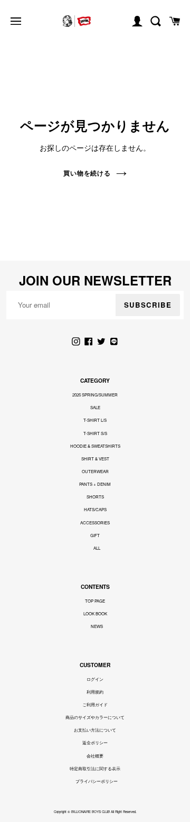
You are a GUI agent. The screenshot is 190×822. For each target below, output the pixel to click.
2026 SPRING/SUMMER (95, 395)
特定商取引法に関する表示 (95, 768)
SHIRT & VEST (95, 458)
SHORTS (95, 497)
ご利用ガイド (95, 704)
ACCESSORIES (95, 522)
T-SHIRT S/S (95, 433)
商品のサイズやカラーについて (95, 717)
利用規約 (95, 692)
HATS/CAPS (95, 509)
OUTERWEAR (95, 471)
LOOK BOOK (95, 613)
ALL (96, 548)
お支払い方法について (95, 730)
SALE (95, 407)
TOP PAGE (95, 601)
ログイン (95, 679)
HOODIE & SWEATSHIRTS (95, 446)
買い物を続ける (87, 173)
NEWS (97, 626)
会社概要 (95, 756)
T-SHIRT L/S (95, 420)
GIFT (95, 535)
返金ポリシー (95, 742)
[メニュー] (16, 21)
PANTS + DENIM (95, 484)
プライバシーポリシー (96, 781)
